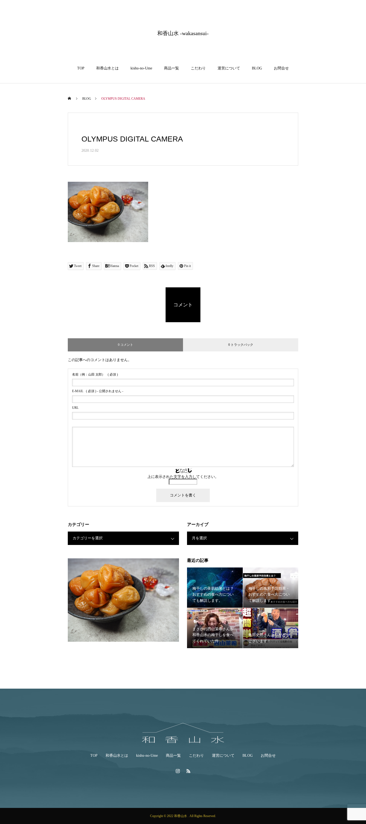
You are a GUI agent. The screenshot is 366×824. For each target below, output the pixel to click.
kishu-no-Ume (141, 68)
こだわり (198, 68)
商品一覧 (171, 68)
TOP (80, 68)
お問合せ (281, 68)
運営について (229, 68)
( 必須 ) (95, 374)
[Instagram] (177, 771)
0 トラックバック (240, 345)
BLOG (257, 68)
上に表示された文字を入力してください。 (183, 477)
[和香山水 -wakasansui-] (183, 733)
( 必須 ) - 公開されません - (97, 391)
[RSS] (188, 771)
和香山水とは (107, 68)
